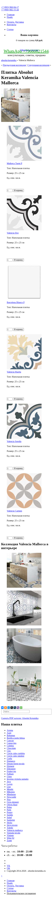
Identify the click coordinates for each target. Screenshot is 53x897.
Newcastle (11, 797)
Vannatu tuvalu (13, 833)
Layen (9, 784)
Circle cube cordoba (16, 753)
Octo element (13, 802)
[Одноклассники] (5, 707)
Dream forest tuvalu (15, 763)
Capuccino (11, 743)
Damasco (11, 761)
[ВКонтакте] (2, 707)
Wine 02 (10, 838)
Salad (9, 817)
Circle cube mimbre (15, 756)
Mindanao (11, 794)
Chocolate (11, 748)
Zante (9, 840)
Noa (9, 799)
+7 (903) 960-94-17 (10, 7)
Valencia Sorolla (14, 441)
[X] (11, 707)
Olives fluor (12, 804)
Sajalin (10, 815)
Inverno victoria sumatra (17, 779)
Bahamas (11, 735)
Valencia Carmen (14, 511)
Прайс (10, 17)
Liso (9, 786)
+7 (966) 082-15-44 (10, 10)
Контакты (11, 24)
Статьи (10, 29)
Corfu (9, 758)
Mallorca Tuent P (14, 163)
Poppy (10, 812)
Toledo (10, 828)
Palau (9, 807)
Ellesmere (11, 769)
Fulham (10, 774)
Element (10, 766)
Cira (9, 751)
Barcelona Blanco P (16, 302)
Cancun (10, 740)
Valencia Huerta (14, 372)
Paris (9, 810)
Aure (9, 733)
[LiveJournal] (15, 707)
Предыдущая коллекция (14, 65)
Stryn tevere (12, 825)
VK (8, 866)
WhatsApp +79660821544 (26, 51)
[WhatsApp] (21, 707)
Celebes (10, 745)
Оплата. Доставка (15, 22)
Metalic (10, 789)
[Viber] (18, 707)
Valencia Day (13, 233)
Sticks (9, 822)
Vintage (10, 835)
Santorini (11, 820)
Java (9, 781)
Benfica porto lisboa (16, 738)
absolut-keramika (8, 60)
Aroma (10, 730)
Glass (9, 776)
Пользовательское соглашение (21, 893)
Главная (10, 14)
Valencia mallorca (15, 830)
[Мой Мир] (8, 707)
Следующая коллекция (38, 65)
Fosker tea (11, 771)
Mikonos (11, 792)
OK (8, 868)
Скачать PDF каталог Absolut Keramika (19, 718)
